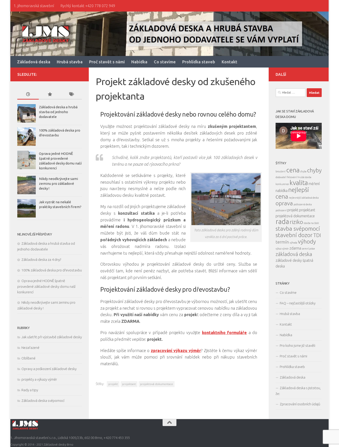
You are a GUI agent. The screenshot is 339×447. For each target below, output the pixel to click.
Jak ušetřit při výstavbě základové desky (51, 337)
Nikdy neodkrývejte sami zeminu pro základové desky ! (58, 183)
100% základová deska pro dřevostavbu (51, 270)
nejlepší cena (292, 193)
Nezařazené (30, 348)
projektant (129, 383)
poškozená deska (303, 204)
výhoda (293, 242)
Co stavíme (165, 61)
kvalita (299, 182)
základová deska (294, 254)
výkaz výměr (282, 248)
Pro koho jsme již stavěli (297, 345)
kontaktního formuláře (224, 332)
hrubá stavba (304, 177)
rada (282, 221)
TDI (317, 235)
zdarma (295, 248)
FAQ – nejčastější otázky (297, 303)
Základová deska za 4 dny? (41, 260)
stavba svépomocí (298, 228)
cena (293, 170)
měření (314, 184)
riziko (296, 222)
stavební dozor (294, 235)
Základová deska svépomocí (42, 401)
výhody (307, 241)
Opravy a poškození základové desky (49, 369)
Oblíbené (28, 358)
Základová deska (33, 61)
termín (282, 241)
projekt (113, 383)
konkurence (282, 184)
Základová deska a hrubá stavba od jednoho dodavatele (58, 112)
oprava (284, 203)
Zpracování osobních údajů (300, 404)
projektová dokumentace (156, 383)
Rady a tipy (29, 390)
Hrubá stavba (70, 61)
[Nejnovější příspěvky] (28, 95)
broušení (280, 171)
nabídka (282, 190)
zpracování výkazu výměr (176, 350)
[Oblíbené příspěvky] (49, 95)
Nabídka (139, 61)
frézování (292, 177)
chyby (314, 170)
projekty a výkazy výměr (39, 379)
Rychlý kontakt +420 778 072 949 (87, 6)
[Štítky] (71, 95)
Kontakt (229, 61)
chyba (303, 171)
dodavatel (281, 177)
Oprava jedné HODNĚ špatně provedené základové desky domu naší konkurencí (46, 286)
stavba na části (311, 223)
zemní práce (308, 248)
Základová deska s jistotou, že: (298, 391)
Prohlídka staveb (198, 61)
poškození (281, 210)
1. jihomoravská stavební (34, 6)
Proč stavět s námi (107, 61)
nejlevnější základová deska (304, 197)
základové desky (289, 260)
